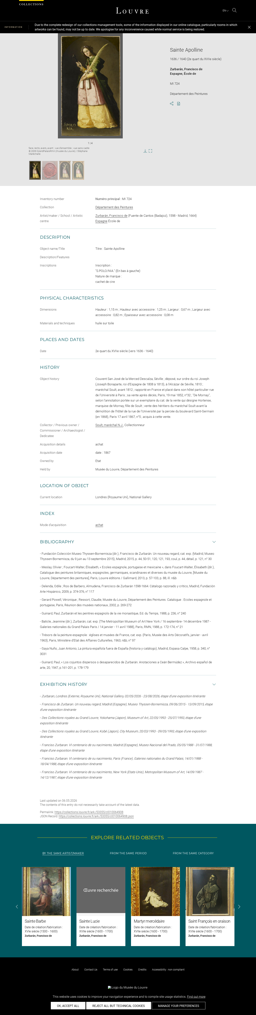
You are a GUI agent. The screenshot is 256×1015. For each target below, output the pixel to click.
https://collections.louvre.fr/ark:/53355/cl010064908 (89, 812)
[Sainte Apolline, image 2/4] (49, 170)
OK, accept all (68, 1006)
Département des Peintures (114, 207)
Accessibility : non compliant (168, 969)
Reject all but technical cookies (118, 1006)
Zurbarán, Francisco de (186, 69)
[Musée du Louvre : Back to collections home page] (132, 10)
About (75, 969)
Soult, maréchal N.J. (109, 425)
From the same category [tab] (193, 853)
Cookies (127, 969)
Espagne (176, 73)
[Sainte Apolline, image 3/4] (65, 170)
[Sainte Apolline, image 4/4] (78, 170)
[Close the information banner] (249, 27)
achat (99, 525)
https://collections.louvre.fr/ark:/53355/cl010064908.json (96, 816)
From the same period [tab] (128, 853)
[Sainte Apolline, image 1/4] (35, 170)
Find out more (196, 996)
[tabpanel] (128, 906)
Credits (142, 969)
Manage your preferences (178, 1006)
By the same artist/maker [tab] (63, 853)
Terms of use (110, 969)
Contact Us (90, 969)
